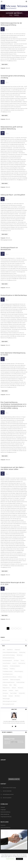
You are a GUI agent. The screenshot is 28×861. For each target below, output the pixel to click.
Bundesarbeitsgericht (7, 660)
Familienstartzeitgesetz (15, 666)
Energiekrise (5, 666)
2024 (4, 649)
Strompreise (5, 693)
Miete (10, 685)
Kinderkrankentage (20, 682)
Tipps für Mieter (13, 693)
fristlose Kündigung (18, 671)
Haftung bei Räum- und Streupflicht (13, 195)
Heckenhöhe (5, 679)
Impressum (3, 825)
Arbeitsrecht (17, 649)
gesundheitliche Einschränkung (9, 676)
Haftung (19, 676)
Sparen (16, 690)
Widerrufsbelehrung (5, 814)
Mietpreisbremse (6, 687)
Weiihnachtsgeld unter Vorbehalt (9, 701)
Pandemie (11, 690)
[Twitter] (12, 726)
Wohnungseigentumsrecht (6, 239)
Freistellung (12, 668)
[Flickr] (15, 726)
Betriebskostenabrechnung (8, 657)
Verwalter (5, 695)
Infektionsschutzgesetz (15, 679)
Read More (4, 64)
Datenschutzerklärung (5, 812)
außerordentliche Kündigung (9, 655)
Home (10, 15)
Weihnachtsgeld (6, 698)
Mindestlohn (20, 687)
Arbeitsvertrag (22, 652)
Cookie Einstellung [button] (10, 858)
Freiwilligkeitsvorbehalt (7, 671)
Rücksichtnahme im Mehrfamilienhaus (14, 295)
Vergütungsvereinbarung (6, 816)
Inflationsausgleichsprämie (8, 682)
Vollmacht (3, 807)
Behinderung (19, 655)
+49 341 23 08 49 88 (7, 791)
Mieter (15, 685)
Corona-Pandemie (6, 663)
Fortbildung (5, 668)
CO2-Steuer (16, 660)
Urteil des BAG (22, 693)
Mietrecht (8, 68)
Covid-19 (14, 663)
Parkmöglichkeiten (14, 779)
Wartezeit (11, 695)
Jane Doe (14, 719)
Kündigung (5, 685)
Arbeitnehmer (10, 649)
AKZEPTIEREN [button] (19, 858)
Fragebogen (3, 809)
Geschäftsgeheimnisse (8, 674)
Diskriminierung (21, 663)
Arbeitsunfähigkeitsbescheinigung (10, 652)
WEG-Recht (17, 695)
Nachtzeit (5, 690)
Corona (22, 660)
